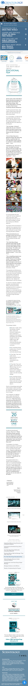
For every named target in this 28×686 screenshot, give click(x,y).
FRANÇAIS (5, 661)
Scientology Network (16, 674)
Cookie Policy (6, 684)
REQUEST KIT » (14, 644)
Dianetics (10, 674)
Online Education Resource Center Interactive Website (12, 560)
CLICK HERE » (14, 613)
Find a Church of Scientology (17, 670)
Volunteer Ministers (9, 669)
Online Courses (21, 669)
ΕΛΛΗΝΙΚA (22, 663)
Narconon (12, 678)
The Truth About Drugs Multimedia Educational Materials (12, 550)
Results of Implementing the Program (12, 568)
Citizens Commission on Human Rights (12, 680)
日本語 (12, 661)
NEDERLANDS (4, 662)
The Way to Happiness (12, 61)
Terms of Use (12, 684)
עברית (8, 661)
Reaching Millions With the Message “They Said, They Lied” (13, 554)
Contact (10, 670)
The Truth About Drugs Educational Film (13, 556)
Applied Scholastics (19, 60)
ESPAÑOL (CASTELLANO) (15, 663)
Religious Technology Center (11, 676)
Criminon (8, 678)
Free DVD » (14, 594)
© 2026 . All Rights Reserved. (12, 683)
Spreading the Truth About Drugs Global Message (13, 563)
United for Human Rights (14, 679)
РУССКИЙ (16, 661)
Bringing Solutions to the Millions (11, 565)
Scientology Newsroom (18, 675)
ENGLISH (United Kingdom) (17, 660)
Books (17, 669)
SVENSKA (21, 662)
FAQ (14, 669)
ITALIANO (4, 664)
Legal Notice (17, 684)
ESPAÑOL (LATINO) (5, 663)
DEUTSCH (10, 662)
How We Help (4, 61)
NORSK (17, 662)
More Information (5, 670)
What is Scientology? (9, 675)
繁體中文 (20, 661)
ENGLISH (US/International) (7, 660)
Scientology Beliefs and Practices (14, 668)
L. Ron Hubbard (5, 668)
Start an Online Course (21, 676)
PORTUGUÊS (8, 664)
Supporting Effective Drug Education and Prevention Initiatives (13, 544)
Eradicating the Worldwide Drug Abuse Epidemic (12, 547)
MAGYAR (14, 662)
